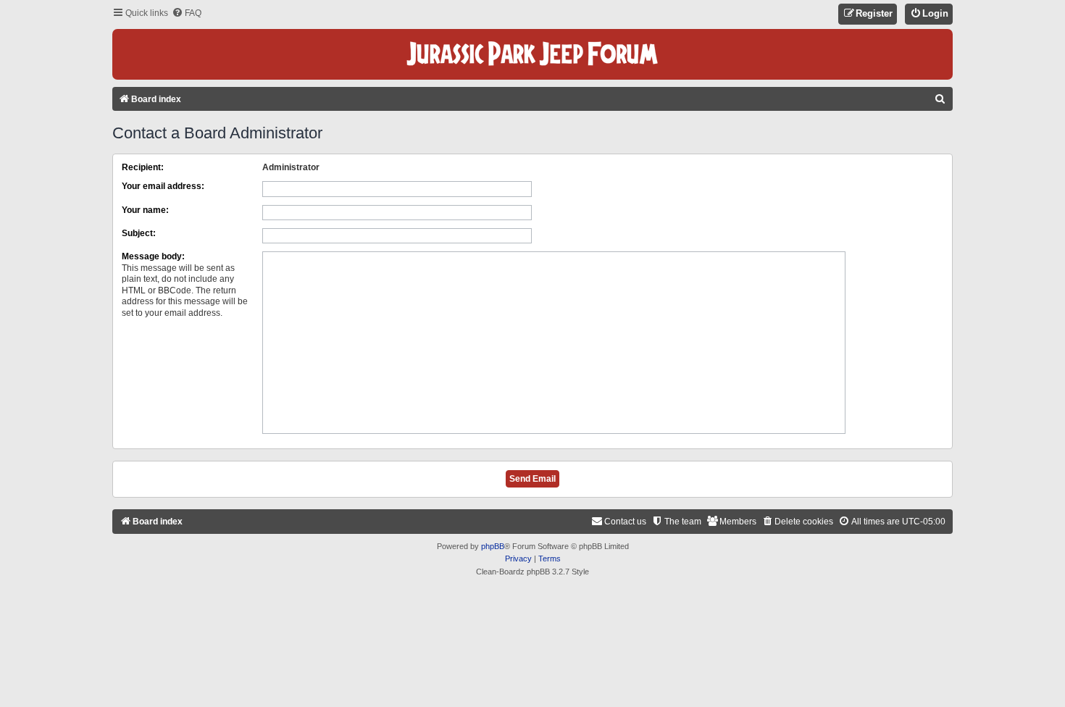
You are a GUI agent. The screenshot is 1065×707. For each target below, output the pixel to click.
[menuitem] (186, 13)
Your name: (145, 210)
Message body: (153, 256)
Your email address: (163, 186)
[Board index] (532, 54)
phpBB (492, 546)
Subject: (139, 233)
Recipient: (143, 167)
